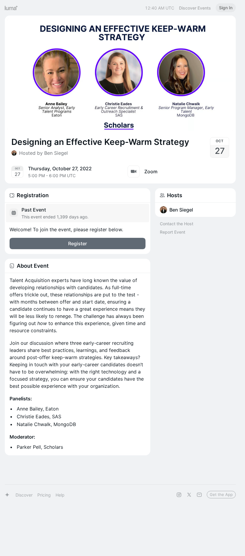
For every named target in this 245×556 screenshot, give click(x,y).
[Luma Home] (11, 8)
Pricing (44, 494)
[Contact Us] (199, 495)
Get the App (221, 494)
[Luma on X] (189, 495)
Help (60, 494)
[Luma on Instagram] (179, 495)
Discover (24, 494)
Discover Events (195, 7)
